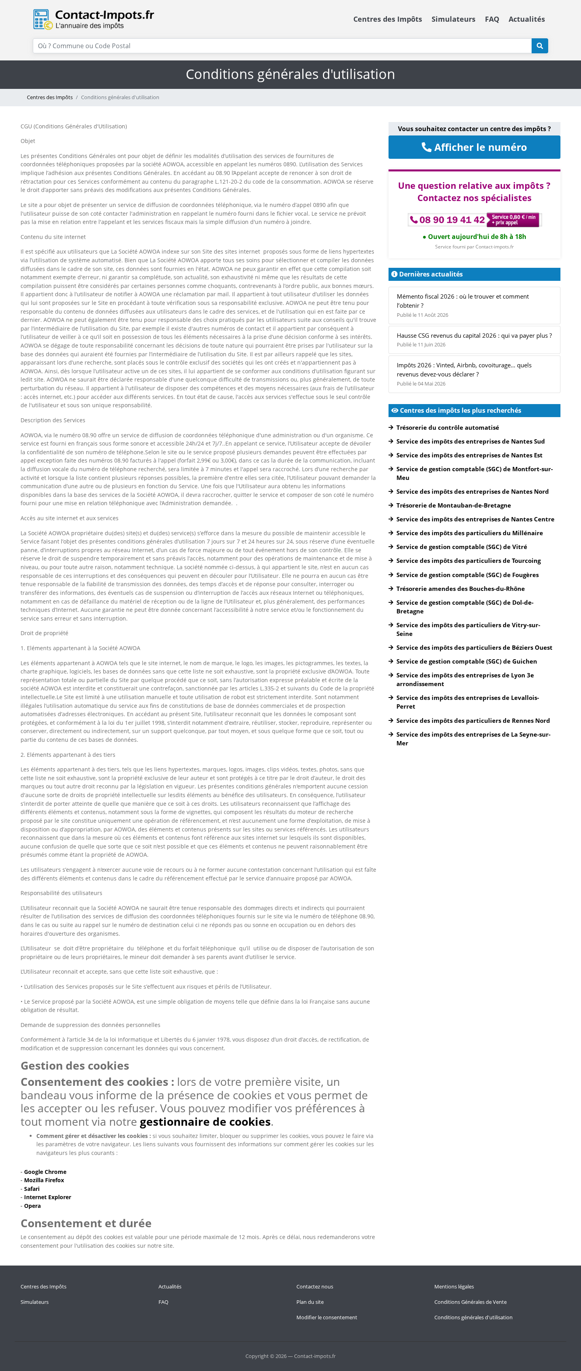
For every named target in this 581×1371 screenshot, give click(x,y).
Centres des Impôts (387, 19)
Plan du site (310, 1301)
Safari (32, 1188)
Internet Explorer (47, 1197)
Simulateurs (453, 19)
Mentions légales (454, 1286)
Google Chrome (45, 1171)
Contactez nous (314, 1286)
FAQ (492, 19)
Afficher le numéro (479, 147)
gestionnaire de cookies (205, 1121)
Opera (32, 1205)
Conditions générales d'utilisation (473, 1317)
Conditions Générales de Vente (470, 1301)
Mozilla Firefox (44, 1180)
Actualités (527, 19)
